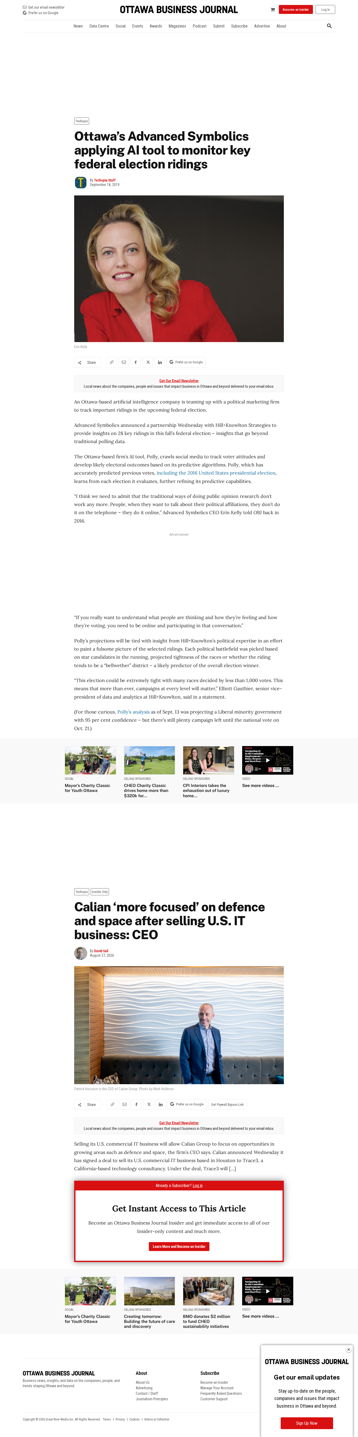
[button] (329, 26)
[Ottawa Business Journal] (179, 10)
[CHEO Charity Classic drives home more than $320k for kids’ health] (149, 760)
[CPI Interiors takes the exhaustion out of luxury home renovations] (208, 760)
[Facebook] (135, 362)
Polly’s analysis (133, 712)
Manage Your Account (217, 1388)
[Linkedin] (159, 362)
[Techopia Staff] (82, 182)
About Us (143, 1382)
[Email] (123, 362)
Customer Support (214, 1399)
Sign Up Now (306, 1423)
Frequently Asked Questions (221, 1393)
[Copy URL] (111, 362)
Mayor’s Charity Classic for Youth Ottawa (87, 788)
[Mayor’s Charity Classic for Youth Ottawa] (90, 760)
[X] (147, 362)
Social (69, 778)
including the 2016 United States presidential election (215, 473)
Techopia (81, 121)
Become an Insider (214, 1382)
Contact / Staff (147, 1393)
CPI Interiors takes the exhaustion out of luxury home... (206, 790)
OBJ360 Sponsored (137, 778)
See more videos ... (260, 785)
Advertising (144, 1388)
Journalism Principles (152, 1399)
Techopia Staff (105, 180)
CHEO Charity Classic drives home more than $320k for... (146, 790)
